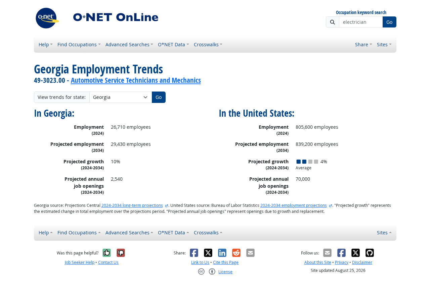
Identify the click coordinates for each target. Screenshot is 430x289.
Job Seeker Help (79, 262)
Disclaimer (362, 262)
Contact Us (108, 262)
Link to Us (200, 262)
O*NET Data (171, 44)
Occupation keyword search (361, 12)
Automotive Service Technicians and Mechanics (136, 80)
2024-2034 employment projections (293, 205)
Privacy (341, 262)
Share (361, 44)
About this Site (317, 262)
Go (389, 22)
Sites (382, 44)
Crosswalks (206, 44)
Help (44, 44)
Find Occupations (77, 44)
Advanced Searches (127, 44)
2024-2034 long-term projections (132, 205)
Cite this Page (226, 262)
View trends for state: (62, 97)
